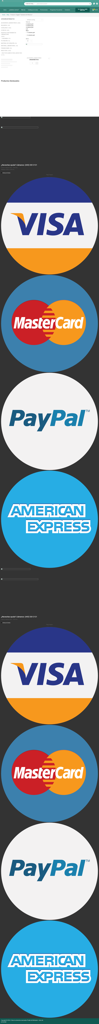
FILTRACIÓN (4, 40)
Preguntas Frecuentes (56, 10)
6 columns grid (31, 35)
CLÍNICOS (3, 30)
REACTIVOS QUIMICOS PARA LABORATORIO (12, 53)
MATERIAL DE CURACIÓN (7, 43)
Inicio (4, 10)
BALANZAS (4, 25)
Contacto (67, 10)
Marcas (23, 10)
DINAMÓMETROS (34, 59)
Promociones (44, 10)
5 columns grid (31, 32)
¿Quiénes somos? (14, 10)
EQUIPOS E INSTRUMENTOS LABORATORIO (8, 33)
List (27, 29)
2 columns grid (29, 24)
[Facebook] (97, 4)
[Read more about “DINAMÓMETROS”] (37, 63)
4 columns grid (29, 27)
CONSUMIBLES (5, 38)
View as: (28, 22)
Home (3, 14)
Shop (8, 14)
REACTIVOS (4, 50)
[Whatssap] (94, 4)
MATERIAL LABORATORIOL (8, 45)
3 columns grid (29, 25)
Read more (30, 53)
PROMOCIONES (5, 48)
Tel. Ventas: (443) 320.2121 (82, 10)
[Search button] (90, 3)
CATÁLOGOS (4, 27)
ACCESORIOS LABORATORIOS (34, 58)
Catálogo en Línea (33, 10)
